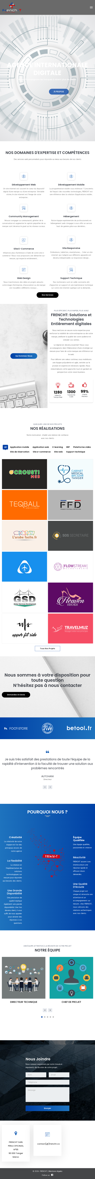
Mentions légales (55, 1171)
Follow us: (46, 1175)
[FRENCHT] (12, 7)
